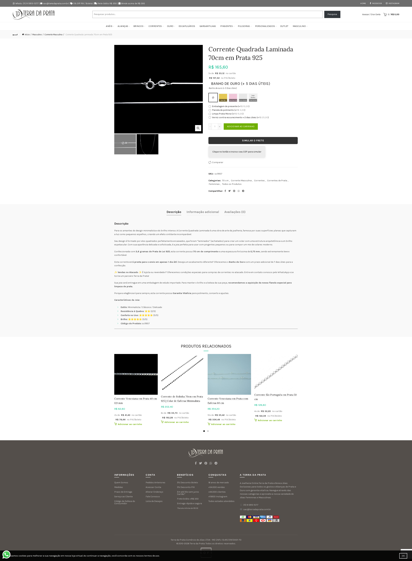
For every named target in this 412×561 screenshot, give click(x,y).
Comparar (217, 162)
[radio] (213, 97)
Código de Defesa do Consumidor (124, 502)
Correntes (155, 26)
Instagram (394, 3)
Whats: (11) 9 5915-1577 (27, 3)
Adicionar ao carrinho (240, 126)
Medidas (118, 487)
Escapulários (187, 26)
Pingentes (226, 26)
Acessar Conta (153, 487)
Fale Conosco (153, 496)
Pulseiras (244, 26)
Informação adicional (203, 212)
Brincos (138, 26)
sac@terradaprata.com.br (55, 3)
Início (27, 34)
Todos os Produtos (232, 184)
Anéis (109, 26)
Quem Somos (121, 482)
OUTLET (284, 26)
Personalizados (265, 26)
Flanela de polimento (228, 110)
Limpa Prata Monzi (227, 113)
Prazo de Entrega (123, 491)
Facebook (377, 3)
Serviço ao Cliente (123, 496)
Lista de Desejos (154, 501)
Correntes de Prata (277, 180)
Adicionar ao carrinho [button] (130, 424)
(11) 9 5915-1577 (250, 505)
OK (403, 556)
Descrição (174, 212)
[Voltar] (15, 34)
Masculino (299, 26)
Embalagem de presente (230, 106)
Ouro (170, 26)
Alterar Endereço (154, 491)
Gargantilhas (208, 26)
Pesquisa (332, 14)
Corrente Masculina (53, 34)
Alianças (123, 26)
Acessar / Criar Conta (371, 14)
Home (363, 3)
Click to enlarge (198, 128)
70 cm (225, 180)
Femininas (214, 184)
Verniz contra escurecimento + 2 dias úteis (240, 117)
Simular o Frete (253, 140)
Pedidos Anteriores (155, 482)
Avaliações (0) (235, 212)
